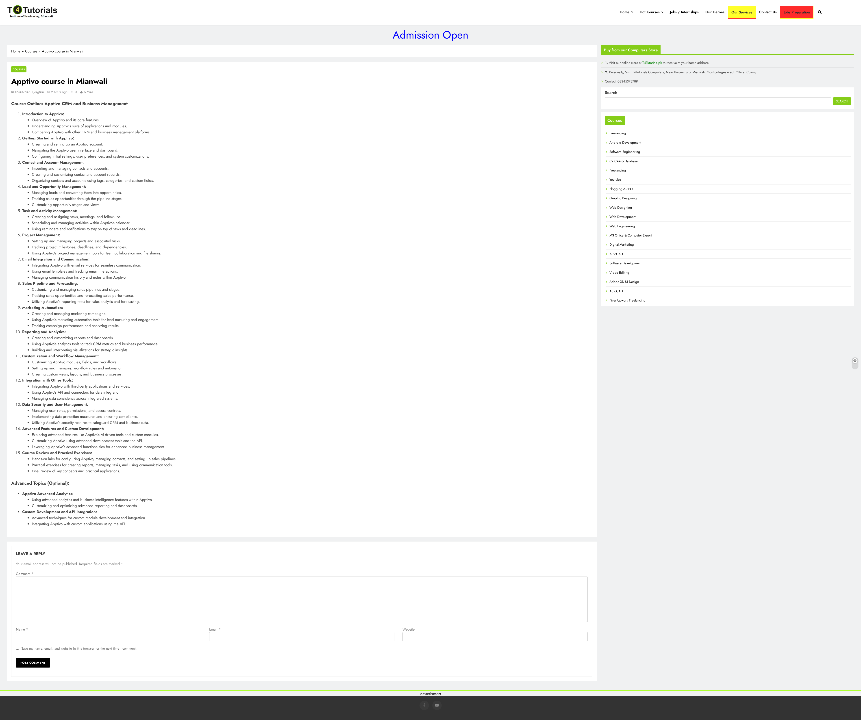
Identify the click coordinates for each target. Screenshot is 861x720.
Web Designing (620, 207)
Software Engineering (624, 151)
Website (408, 629)
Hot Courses (650, 12)
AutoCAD (616, 254)
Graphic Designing (623, 198)
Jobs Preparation (797, 12)
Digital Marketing (621, 244)
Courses (19, 69)
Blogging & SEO (621, 189)
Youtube (615, 179)
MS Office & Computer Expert (630, 235)
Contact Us (768, 12)
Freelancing (617, 133)
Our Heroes (714, 12)
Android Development (625, 142)
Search (611, 92)
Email (215, 629)
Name (22, 629)
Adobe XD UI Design (624, 281)
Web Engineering (622, 226)
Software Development (625, 263)
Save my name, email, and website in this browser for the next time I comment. (79, 648)
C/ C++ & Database (623, 161)
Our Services (741, 12)
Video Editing (619, 272)
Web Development (622, 216)
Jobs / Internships (684, 12)
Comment (24, 573)
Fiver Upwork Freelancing (627, 300)
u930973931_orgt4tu (29, 92)
